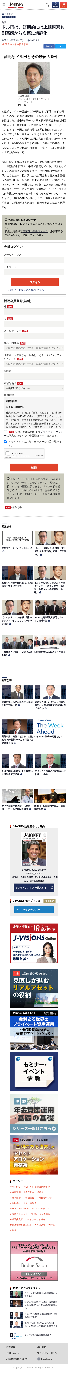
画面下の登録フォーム (35, 231)
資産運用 (16, 1192)
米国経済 (16, 1187)
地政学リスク (45, 1197)
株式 (14, 1230)
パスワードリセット (48, 290)
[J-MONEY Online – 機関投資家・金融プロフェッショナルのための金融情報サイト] (12, 7)
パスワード (10, 267)
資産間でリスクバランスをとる (17, 548)
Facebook (46, 1359)
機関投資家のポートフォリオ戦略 (28, 1219)
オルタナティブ (41, 1208)
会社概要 (41, 1347)
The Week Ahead (20, 1208)
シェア (49, 46)
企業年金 (29, 1192)
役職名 (7, 371)
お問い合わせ (13, 1353)
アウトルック (8, 17)
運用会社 (16, 1203)
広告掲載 (10, 1347)
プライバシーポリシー (48, 1353)
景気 (52, 1225)
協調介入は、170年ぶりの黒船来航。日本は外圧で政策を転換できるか (50, 705)
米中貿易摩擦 (21, 44)
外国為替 (7, 44)
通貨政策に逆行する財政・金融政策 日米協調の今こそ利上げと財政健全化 (17, 739)
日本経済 (16, 1197)
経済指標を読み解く (22, 1225)
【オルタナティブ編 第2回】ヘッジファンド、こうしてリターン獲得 (17, 620)
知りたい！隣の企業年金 (37, 1187)
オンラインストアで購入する (30, 887)
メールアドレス (13, 254)
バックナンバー (31, 909)
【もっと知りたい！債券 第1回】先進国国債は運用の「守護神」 (50, 551)
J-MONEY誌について (17, 1359)
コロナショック (19, 1214)
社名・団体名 (14, 343)
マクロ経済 (31, 1203)
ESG (34, 1214)
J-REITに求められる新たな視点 (49, 652)
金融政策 (45, 1214)
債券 (41, 1192)
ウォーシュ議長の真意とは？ (48, 736)
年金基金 (29, 1197)
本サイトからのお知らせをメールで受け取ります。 (35, 443)
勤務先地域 (13, 383)
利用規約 (9, 395)
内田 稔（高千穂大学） (13, 40)
